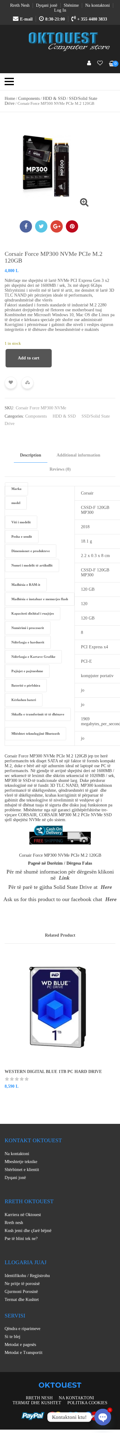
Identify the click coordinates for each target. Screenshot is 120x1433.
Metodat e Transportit (23, 1352)
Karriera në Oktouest (23, 1214)
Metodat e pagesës (20, 1344)
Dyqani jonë (15, 1177)
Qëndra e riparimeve (22, 1328)
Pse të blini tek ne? (21, 1238)
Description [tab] (30, 455)
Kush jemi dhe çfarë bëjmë (28, 1230)
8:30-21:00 (55, 19)
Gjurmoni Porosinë (21, 1291)
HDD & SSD (54, 98)
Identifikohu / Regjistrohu (27, 1275)
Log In (60, 10)
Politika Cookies (87, 1403)
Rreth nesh (14, 1222)
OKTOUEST (60, 1385)
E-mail (26, 19)
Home (10, 98)
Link (64, 878)
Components (29, 98)
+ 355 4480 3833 (92, 19)
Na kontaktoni (17, 1153)
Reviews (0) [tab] (60, 469)
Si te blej (12, 1336)
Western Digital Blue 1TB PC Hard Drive (53, 1071)
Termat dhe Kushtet (22, 1299)
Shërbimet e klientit (22, 1169)
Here (106, 887)
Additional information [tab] (78, 455)
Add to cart (28, 358)
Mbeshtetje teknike (21, 1161)
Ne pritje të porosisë (22, 1283)
